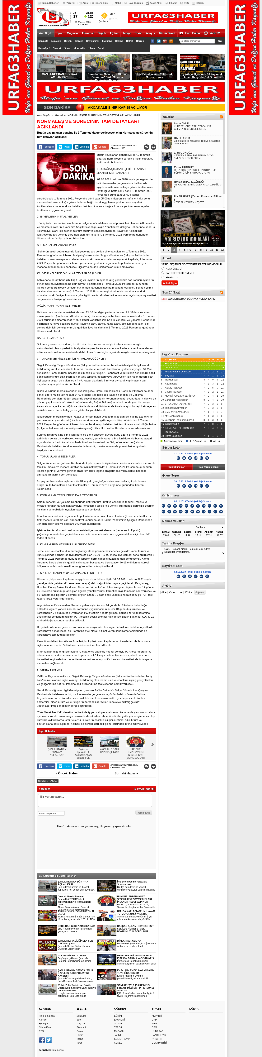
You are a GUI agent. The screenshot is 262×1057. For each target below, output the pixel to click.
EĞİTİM (118, 1016)
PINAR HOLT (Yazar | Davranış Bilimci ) (198, 198)
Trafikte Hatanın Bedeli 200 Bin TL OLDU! (76, 915)
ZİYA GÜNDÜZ (183, 152)
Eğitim (114, 33)
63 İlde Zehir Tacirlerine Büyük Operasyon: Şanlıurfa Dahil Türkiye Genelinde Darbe (77, 990)
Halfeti (129, 41)
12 (222, 249)
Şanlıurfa (43, 41)
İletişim (200, 3)
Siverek (57, 48)
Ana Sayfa (45, 33)
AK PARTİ (157, 1016)
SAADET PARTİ (160, 1035)
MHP (154, 1023)
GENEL (118, 1042)
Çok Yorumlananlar (209, 467)
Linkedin (84, 147)
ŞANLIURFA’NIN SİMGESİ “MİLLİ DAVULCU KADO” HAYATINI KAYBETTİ (76, 976)
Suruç (67, 48)
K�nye (43, 1019)
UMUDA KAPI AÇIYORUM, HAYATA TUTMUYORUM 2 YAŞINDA (136, 915)
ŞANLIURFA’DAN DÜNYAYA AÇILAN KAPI (59, 76)
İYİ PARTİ (156, 1039)
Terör (138, 33)
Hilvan (91, 48)
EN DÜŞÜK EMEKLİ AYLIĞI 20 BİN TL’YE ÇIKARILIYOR (135, 974)
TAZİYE (118, 1035)
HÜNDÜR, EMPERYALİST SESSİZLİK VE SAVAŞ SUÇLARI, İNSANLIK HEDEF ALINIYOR (136, 902)
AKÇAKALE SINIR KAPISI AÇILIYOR (117, 107)
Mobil (118, 3)
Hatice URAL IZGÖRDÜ (189, 181)
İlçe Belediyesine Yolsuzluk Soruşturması (155, 76)
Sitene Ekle (102, 3)
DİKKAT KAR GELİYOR (136, 944)
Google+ (102, 147)
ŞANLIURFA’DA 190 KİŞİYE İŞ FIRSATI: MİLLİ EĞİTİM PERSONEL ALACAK (136, 990)
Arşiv (85, 3)
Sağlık (102, 33)
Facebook (49, 147)
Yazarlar (70, 3)
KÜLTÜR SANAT (122, 1039)
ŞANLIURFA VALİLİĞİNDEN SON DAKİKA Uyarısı (75, 945)
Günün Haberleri (50, 3)
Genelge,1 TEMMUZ (47, 781)
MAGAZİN (119, 1031)
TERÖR (118, 1027)
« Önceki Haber (67, 773)
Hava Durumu (135, 3)
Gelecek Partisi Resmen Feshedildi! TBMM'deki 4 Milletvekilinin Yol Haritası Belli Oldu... (77, 903)
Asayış (150, 33)
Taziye (127, 33)
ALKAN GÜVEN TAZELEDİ (74, 958)
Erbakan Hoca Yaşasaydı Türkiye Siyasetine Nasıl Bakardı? (197, 142)
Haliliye (119, 41)
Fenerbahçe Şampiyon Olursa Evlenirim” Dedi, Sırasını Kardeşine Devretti (107, 76)
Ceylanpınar (92, 41)
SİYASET (119, 1023)
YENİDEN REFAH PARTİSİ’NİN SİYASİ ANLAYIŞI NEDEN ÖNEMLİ (194, 157)
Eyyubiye (107, 41)
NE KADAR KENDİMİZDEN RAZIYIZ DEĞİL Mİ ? (198, 186)
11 (217, 249)
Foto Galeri (192, 33)
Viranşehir (79, 48)
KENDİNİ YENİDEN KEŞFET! (189, 202)
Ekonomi (88, 33)
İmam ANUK (181, 123)
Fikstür (173, 3)
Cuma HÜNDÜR (184, 167)
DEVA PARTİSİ (159, 1042)
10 (211, 249)
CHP (154, 1019)
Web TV (215, 33)
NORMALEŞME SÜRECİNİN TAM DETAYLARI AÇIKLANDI (104, 115)
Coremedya (57, 1050)
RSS (186, 3)
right (152, 744)
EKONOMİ (119, 1019)
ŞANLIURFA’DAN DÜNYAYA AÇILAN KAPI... (188, 299)
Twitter (66, 147)
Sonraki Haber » (126, 773)
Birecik (68, 41)
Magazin (72, 33)
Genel (101, 48)
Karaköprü (44, 48)
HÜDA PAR (157, 1031)
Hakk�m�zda (47, 1016)
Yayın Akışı (156, 3)
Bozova (79, 41)
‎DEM (154, 1027)
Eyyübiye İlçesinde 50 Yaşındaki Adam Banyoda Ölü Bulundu (202, 76)
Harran (140, 41)
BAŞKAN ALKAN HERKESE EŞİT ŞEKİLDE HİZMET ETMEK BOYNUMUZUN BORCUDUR (135, 929)
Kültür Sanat (167, 33)
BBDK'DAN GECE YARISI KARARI (76, 929)
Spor (60, 33)
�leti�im (44, 1023)
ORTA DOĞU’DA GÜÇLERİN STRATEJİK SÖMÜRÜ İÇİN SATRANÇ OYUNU (195, 171)
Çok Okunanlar (176, 467)
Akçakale (56, 41)
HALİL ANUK (182, 138)
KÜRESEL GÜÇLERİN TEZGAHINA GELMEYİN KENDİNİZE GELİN (192, 127)
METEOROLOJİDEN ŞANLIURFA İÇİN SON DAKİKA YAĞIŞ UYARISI (136, 959)
